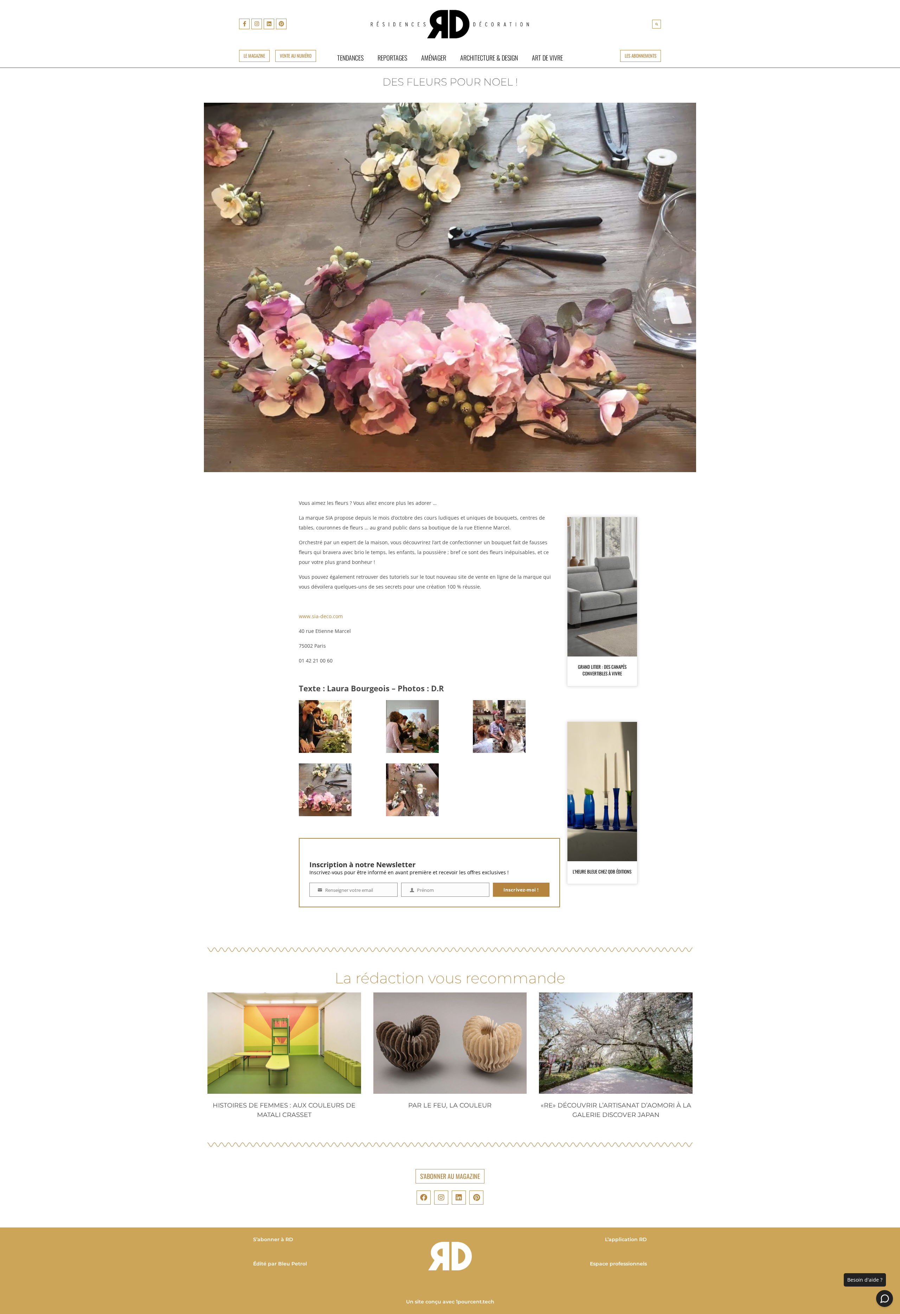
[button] (656, 24)
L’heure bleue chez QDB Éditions (602, 871)
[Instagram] (256, 24)
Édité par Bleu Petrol (280, 1264)
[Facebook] (424, 1198)
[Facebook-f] (244, 24)
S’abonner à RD (273, 1239)
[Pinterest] (281, 24)
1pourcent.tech (475, 1302)
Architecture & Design (489, 57)
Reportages (392, 57)
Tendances (350, 57)
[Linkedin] (269, 24)
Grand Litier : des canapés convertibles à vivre (602, 670)
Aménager (433, 57)
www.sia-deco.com (321, 616)
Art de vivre (547, 57)
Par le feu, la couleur (449, 1105)
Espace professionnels (618, 1264)
